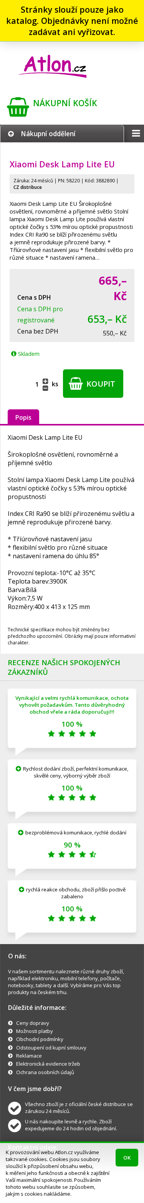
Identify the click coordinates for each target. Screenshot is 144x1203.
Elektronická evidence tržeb (48, 1063)
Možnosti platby (34, 1031)
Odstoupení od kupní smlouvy (51, 1047)
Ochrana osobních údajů (45, 1072)
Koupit (99, 384)
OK (127, 1157)
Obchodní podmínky (39, 1039)
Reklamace (29, 1055)
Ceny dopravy (32, 1022)
